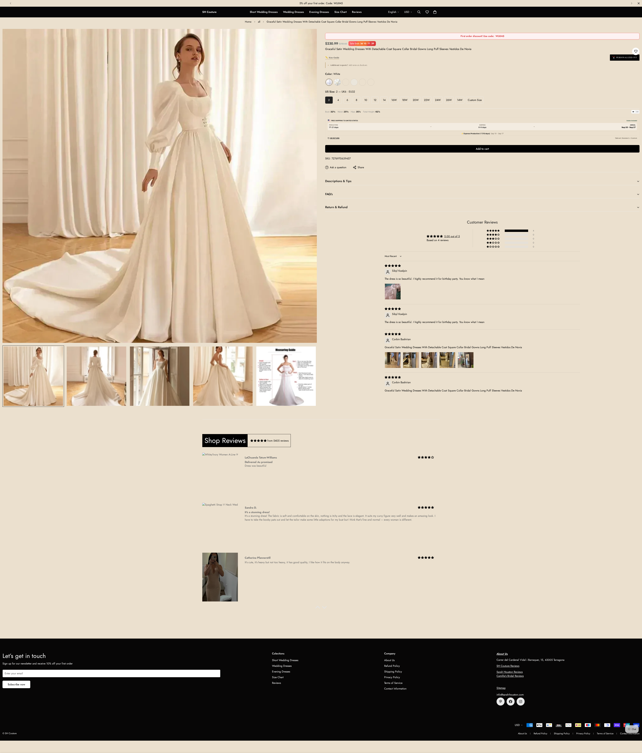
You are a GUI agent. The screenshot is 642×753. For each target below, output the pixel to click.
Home (248, 22)
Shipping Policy (393, 671)
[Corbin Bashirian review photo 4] (447, 360)
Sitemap (501, 688)
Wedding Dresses (293, 12)
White (329, 82)
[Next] (631, 3)
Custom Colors (370, 82)
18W (404, 100)
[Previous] (10, 3)
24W (438, 100)
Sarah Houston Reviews (510, 672)
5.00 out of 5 (452, 236)
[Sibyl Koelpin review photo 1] (393, 292)
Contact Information (395, 689)
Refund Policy (392, 666)
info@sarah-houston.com (510, 695)
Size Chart (340, 12)
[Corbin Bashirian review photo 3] (429, 360)
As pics (362, 82)
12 (375, 100)
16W (394, 100)
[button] (435, 12)
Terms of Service (393, 683)
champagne (345, 82)
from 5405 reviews (278, 441)
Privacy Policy (392, 677)
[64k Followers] (521, 702)
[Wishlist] (635, 51)
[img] (393, 266)
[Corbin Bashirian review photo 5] (466, 360)
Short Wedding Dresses (264, 12)
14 (384, 100)
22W (427, 100)
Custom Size (475, 100)
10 (365, 100)
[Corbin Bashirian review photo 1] (393, 360)
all (259, 22)
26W (449, 100)
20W (416, 100)
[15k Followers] (511, 702)
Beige (354, 82)
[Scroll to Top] (635, 735)
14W (459, 100)
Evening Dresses (319, 12)
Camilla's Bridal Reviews (510, 676)
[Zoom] (309, 36)
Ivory (337, 82)
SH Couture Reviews (508, 666)
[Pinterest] (501, 702)
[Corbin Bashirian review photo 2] (411, 360)
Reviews (357, 12)
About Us (389, 660)
